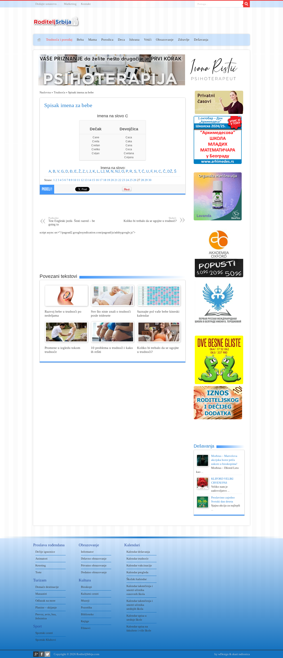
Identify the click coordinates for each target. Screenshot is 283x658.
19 (108, 180)
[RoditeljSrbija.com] (56, 24)
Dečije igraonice (45, 551)
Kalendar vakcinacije (139, 565)
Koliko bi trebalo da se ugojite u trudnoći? (150, 220)
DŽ (169, 171)
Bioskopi (86, 587)
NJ (117, 171)
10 (74, 180)
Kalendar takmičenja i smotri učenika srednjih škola (139, 604)
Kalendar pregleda (137, 572)
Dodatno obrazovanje (94, 572)
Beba (80, 39)
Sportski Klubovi (45, 639)
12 (82, 180)
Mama (92, 39)
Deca (121, 39)
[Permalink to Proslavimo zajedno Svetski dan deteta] (202, 507)
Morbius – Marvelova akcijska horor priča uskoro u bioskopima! (224, 460)
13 (86, 180)
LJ (102, 171)
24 (127, 180)
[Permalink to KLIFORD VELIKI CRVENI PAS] (202, 488)
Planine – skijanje (46, 607)
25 (131, 180)
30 (149, 180)
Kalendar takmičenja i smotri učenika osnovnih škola (139, 590)
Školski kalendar (136, 579)
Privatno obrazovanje (94, 565)
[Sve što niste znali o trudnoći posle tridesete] (112, 305)
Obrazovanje (165, 39)
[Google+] (36, 654)
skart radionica (241, 654)
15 (93, 180)
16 (97, 180)
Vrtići (147, 39)
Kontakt (86, 4)
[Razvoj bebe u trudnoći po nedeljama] (66, 305)
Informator (87, 551)
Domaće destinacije (47, 587)
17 (101, 180)
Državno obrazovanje (94, 558)
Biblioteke (87, 614)
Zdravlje (183, 39)
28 (142, 180)
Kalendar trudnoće (137, 558)
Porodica (107, 39)
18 (104, 180)
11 (78, 180)
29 (146, 180)
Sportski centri (44, 633)
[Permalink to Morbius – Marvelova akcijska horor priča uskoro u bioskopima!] (202, 465)
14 (89, 180)
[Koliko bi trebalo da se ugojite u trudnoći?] (159, 341)
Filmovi (85, 628)
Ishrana (134, 39)
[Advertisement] (16, 98)
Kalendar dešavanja (138, 551)
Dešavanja (201, 39)
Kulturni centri (90, 593)
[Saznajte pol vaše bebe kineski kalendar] (159, 305)
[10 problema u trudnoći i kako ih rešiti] (112, 341)
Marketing (70, 4)
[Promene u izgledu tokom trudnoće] (66, 341)
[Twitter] (47, 654)
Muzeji (85, 600)
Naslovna (45, 92)
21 (116, 180)
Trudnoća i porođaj (59, 39)
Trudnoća (59, 92)
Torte (38, 572)
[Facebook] (41, 654)
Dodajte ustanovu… (47, 4)
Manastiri (41, 593)
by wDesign (221, 654)
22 (119, 180)
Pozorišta (86, 607)
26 (134, 180)
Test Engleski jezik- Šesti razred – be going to (71, 221)
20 (112, 180)
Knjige (85, 621)
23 (123, 180)
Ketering (40, 565)
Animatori (41, 558)
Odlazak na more (45, 600)
